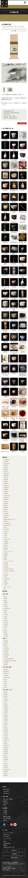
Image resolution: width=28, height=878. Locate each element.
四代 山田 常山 (7, 769)
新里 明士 (6, 743)
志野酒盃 (14, 150)
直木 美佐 (6, 737)
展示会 (4, 786)
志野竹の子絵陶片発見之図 (5, 407)
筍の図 (22, 430)
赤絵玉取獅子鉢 (14, 242)
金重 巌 (5, 600)
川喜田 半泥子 (7, 495)
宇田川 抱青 (6, 473)
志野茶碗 (14, 180)
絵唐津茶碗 (14, 320)
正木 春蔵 (6, 759)
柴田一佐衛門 (7, 677)
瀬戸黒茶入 (5, 242)
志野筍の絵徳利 (5, 363)
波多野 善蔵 (6, 654)
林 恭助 (5, 685)
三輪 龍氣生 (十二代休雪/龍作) (10, 660)
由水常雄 (6, 771)
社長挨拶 (5, 810)
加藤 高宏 (6, 669)
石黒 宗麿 (6, 465)
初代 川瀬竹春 (7, 523)
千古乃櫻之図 (22, 232)
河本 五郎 (6, 501)
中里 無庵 (6, 543)
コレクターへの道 (7, 838)
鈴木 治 (5, 527)
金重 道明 (6, 493)
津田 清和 (6, 735)
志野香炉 (14, 373)
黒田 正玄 (6, 509)
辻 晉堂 (5, 535)
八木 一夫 (6, 572)
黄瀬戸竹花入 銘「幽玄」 (5, 331)
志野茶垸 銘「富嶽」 (22, 264)
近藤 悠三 (6, 517)
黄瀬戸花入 (14, 451)
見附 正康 (6, 765)
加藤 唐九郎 (6, 485)
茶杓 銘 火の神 (22, 212)
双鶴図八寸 (14, 253)
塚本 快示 (6, 533)
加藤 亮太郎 (6, 671)
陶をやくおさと (5, 451)
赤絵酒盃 (22, 386)
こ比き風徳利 (5, 160)
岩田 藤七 (6, 469)
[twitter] (7, 824)
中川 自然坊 (6, 648)
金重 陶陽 (6, 489)
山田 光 (5, 576)
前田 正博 (6, 757)
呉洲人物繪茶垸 (5, 170)
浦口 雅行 (6, 706)
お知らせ (5, 820)
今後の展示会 (6, 791)
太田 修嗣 (6, 711)
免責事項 (5, 845)
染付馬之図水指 (22, 140)
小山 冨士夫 (6, 515)
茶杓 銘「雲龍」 (5, 287)
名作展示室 (5, 803)
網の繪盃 (22, 253)
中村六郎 (6, 545)
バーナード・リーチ (8, 551)
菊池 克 (5, 644)
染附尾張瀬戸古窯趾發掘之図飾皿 (22, 375)
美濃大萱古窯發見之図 (22, 276)
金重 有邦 (6, 606)
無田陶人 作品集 (22, 243)
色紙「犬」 (5, 180)
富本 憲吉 (6, 541)
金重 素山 (6, 491)
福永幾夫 (6, 751)
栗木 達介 (6, 505)
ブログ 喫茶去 (6, 836)
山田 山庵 (6, 574)
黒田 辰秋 (6, 507)
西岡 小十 (6, 547)
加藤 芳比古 (7, 673)
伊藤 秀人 (6, 696)
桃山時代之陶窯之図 (14, 352)
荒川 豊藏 (6, 461)
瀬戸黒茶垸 (22, 160)
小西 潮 (5, 721)
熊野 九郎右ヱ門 (7, 608)
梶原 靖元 (6, 640)
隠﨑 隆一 (6, 598)
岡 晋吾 (5, 713)
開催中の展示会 (6, 789)
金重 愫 (5, 604)
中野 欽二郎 (6, 739)
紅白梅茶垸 (5, 298)
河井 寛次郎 (6, 499)
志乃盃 (14, 396)
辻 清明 (5, 537)
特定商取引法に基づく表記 (9, 847)
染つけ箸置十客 (22, 170)
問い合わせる (22, 123)
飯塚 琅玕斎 (7, 463)
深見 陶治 (6, 749)
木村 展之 (6, 717)
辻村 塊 (5, 616)
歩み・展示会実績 (7, 818)
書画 (5, 588)
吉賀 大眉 (6, 582)
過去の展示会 (6, 793)
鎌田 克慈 (6, 715)
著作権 (4, 841)
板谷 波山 (6, 467)
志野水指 (5, 308)
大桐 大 (5, 596)
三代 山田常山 (7, 578)
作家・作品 (5, 796)
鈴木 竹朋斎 (6, 529)
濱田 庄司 (6, 553)
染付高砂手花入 (14, 275)
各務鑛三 (6, 481)
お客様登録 (14, 854)
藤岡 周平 (6, 624)
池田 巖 (5, 692)
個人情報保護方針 (7, 843)
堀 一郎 (5, 687)
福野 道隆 (6, 753)
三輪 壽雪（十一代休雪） (9, 570)
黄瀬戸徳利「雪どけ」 (14, 191)
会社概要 (5, 808)
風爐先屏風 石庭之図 (22, 440)
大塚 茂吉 (6, 709)
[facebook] (4, 824)
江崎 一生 (6, 477)
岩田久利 (6, 471)
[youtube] (15, 824)
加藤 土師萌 (6, 487)
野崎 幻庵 (6, 549)
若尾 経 (5, 773)
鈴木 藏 (5, 679)
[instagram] (11, 824)
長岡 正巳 (6, 620)
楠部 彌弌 (6, 503)
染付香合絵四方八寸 (22, 331)
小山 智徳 (6, 675)
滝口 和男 (6, 733)
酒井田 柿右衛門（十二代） (9, 519)
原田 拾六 (6, 626)
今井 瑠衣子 (6, 700)
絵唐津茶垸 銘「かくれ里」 (5, 374)
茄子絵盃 (14, 386)
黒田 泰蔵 (6, 719)
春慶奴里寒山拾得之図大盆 (22, 419)
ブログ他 (5, 830)
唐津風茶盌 (5, 320)
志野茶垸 (22, 150)
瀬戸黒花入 (5, 150)
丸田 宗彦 (6, 656)
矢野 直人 (6, 664)
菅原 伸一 (6, 727)
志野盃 (5, 212)
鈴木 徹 (5, 683)
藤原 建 (5, 559)
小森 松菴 (6, 513)
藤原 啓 (5, 557)
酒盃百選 (5, 801)
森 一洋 (5, 628)
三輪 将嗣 (6, 662)
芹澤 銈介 (6, 531)
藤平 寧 (5, 755)
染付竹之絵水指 (14, 140)
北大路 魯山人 (7, 459)
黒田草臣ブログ (6, 834)
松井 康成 (6, 566)
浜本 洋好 (6, 652)
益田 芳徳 (6, 565)
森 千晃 (5, 630)
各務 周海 (6, 483)
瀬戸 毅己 (6, 731)
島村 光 (5, 610)
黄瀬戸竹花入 (22, 298)
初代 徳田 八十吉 (7, 525)
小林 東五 (6, 723)
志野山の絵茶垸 (14, 363)
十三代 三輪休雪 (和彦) (8, 658)
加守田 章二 (6, 497)
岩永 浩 (5, 702)
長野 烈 (5, 741)
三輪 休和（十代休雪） (8, 568)
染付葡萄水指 (22, 342)
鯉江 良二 (6, 511)
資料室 (4, 804)
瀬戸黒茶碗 (22, 180)
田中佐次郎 (6, 646)
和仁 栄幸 (6, 636)
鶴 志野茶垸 (14, 342)
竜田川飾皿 (22, 222)
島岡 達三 (6, 521)
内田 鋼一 (6, 704)
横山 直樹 (6, 634)
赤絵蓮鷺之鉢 (22, 406)
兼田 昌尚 (6, 642)
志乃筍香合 (5, 140)
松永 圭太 (6, 763)
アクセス (5, 814)
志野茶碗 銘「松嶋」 (14, 309)
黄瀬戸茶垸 (5, 202)
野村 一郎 (6, 622)
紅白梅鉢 (5, 253)
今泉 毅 (5, 698)
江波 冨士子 (6, 707)
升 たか (5, 761)
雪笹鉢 (14, 212)
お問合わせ (14, 850)
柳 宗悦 (5, 580)
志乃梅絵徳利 (22, 287)
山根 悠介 (6, 767)
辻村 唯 (5, 618)
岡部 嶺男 (6, 479)
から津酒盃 (14, 170)
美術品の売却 (14, 857)
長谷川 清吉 (6, 745)
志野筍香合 (14, 202)
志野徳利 (22, 190)
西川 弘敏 (6, 650)
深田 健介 (6, 747)
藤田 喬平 (6, 555)
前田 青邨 (6, 563)
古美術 (5, 584)
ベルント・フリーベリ (8, 561)
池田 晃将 (6, 694)
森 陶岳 (5, 632)
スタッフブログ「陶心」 (8, 832)
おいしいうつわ (7, 586)
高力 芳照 (6, 614)
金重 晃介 (6, 602)
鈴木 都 (5, 681)
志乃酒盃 (22, 451)
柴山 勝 (5, 725)
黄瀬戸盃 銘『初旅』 (14, 419)
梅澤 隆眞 (6, 475)
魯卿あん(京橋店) (6, 816)
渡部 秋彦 (6, 775)
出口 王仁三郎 (7, 539)
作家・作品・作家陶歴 (8, 799)
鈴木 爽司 (6, 729)
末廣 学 (5, 612)
